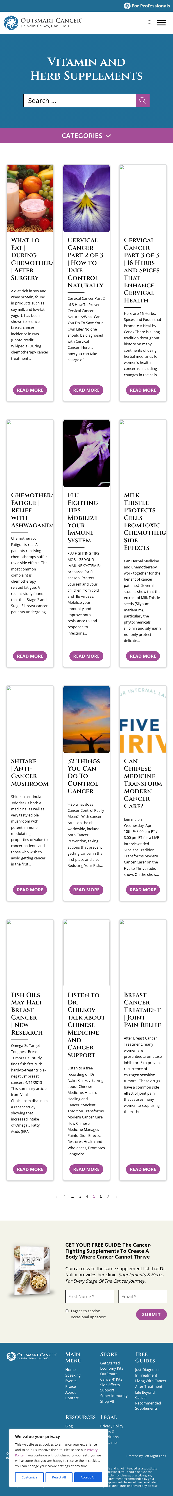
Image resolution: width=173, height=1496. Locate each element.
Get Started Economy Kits (111, 1366)
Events (71, 1380)
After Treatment (148, 1386)
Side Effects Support (110, 1387)
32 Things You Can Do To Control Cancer (84, 776)
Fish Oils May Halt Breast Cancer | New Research (27, 1014)
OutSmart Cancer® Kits (111, 1376)
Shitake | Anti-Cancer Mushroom (29, 772)
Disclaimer (109, 1442)
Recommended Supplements (148, 1406)
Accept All (88, 1477)
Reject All (59, 1477)
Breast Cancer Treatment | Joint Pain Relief (142, 1010)
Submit (151, 1314)
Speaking (73, 1375)
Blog (69, 1426)
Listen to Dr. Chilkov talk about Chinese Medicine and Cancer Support (86, 1025)
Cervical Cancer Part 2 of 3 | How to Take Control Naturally (85, 263)
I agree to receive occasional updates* (88, 1313)
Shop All (107, 1401)
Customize (29, 1477)
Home (70, 1369)
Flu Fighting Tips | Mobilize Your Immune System (83, 518)
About (70, 1392)
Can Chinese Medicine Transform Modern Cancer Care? (143, 784)
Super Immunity (113, 1395)
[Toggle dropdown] (108, 135)
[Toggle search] (150, 22)
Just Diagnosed (148, 1369)
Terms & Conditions (109, 1434)
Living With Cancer (150, 1380)
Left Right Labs (155, 1456)
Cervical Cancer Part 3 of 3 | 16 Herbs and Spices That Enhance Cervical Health (141, 270)
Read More (30, 390)
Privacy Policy (111, 1426)
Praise (70, 1386)
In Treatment (146, 1375)
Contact (72, 1397)
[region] (58, 1458)
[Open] (161, 22)
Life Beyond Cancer (145, 1395)
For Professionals (151, 6)
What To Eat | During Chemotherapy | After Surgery (37, 259)
